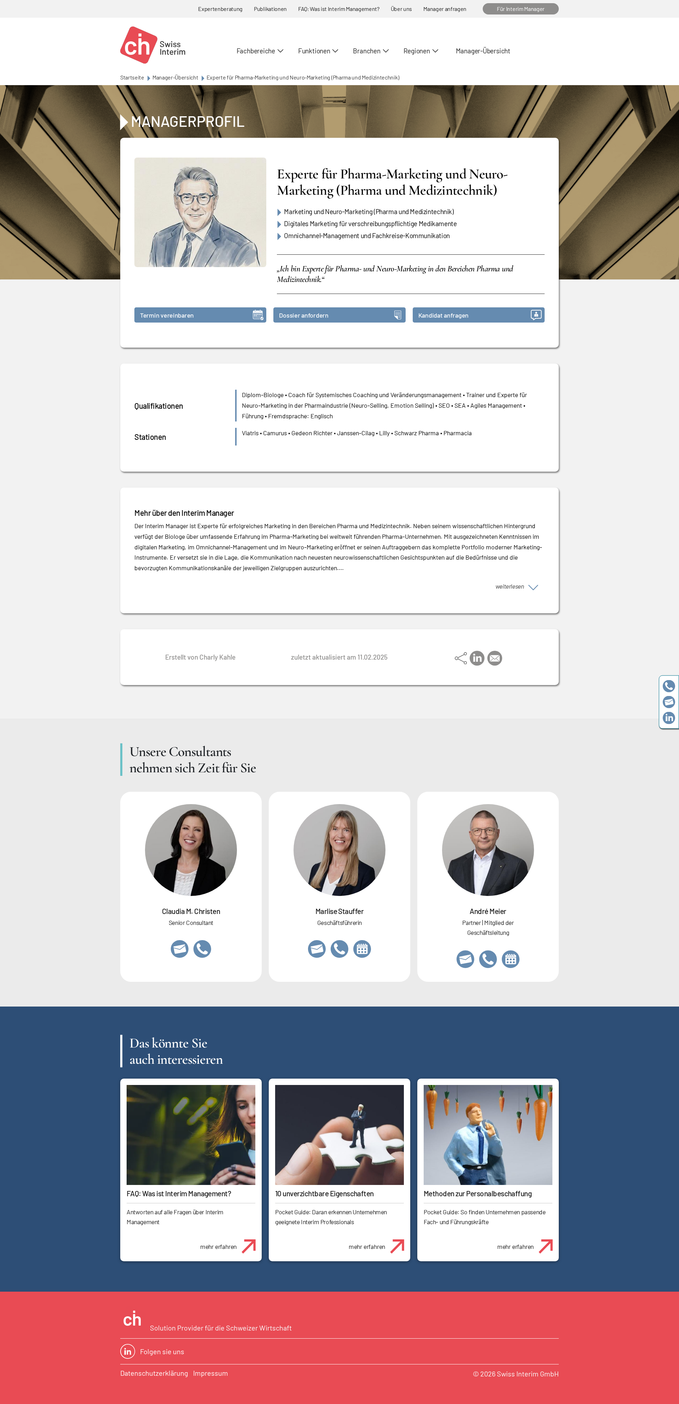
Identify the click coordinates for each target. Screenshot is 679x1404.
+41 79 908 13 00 (339, 949)
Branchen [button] (366, 51)
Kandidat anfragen (443, 315)
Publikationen (270, 8)
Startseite (132, 77)
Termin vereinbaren (167, 315)
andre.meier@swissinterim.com (465, 959)
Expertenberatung (220, 8)
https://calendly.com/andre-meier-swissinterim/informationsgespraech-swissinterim (511, 959)
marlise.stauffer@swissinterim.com (317, 949)
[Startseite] (152, 45)
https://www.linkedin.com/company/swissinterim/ (669, 718)
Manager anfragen (444, 8)
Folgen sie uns (162, 1351)
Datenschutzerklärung (154, 1373)
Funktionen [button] (314, 51)
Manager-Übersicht (483, 51)
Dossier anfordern (303, 315)
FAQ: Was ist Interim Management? (338, 8)
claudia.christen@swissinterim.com (179, 949)
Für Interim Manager (521, 8)
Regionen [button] (417, 51)
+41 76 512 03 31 (202, 949)
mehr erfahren (218, 1246)
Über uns (401, 8)
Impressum (210, 1373)
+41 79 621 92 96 (488, 959)
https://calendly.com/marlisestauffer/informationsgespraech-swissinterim (362, 949)
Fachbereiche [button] (256, 51)
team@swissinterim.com (669, 702)
